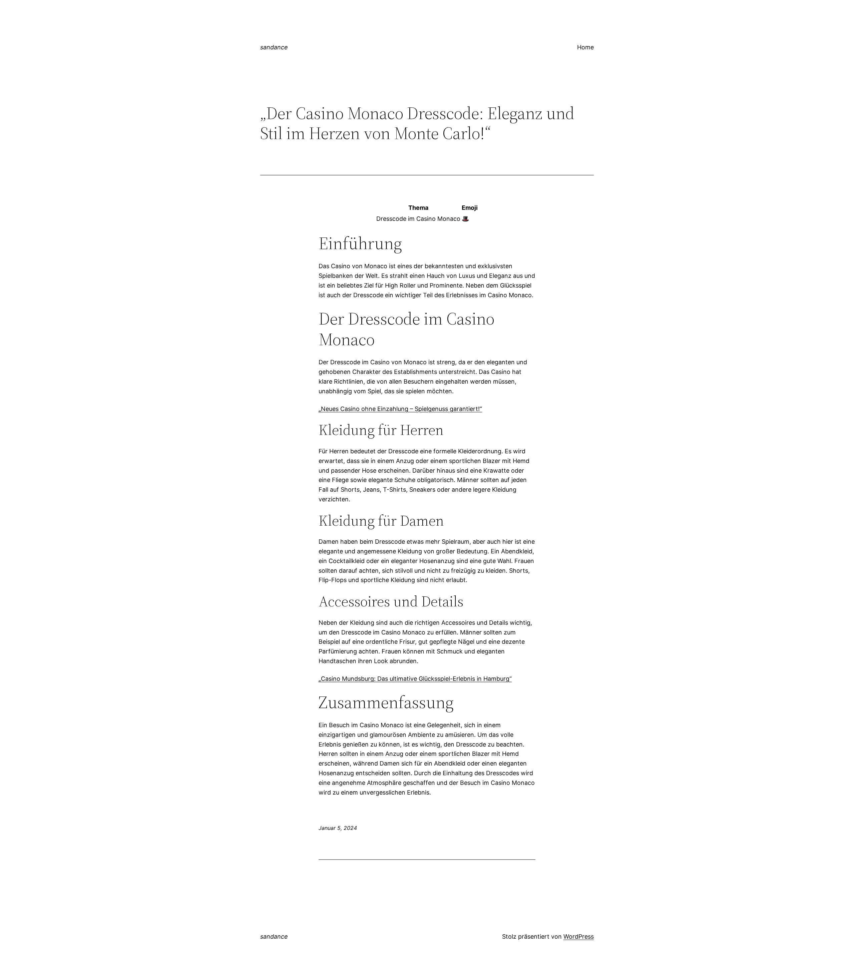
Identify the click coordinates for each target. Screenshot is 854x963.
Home (585, 47)
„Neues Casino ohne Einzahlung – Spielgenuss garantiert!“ (400, 408)
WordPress (578, 936)
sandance (274, 47)
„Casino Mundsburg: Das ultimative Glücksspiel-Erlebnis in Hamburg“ (415, 678)
